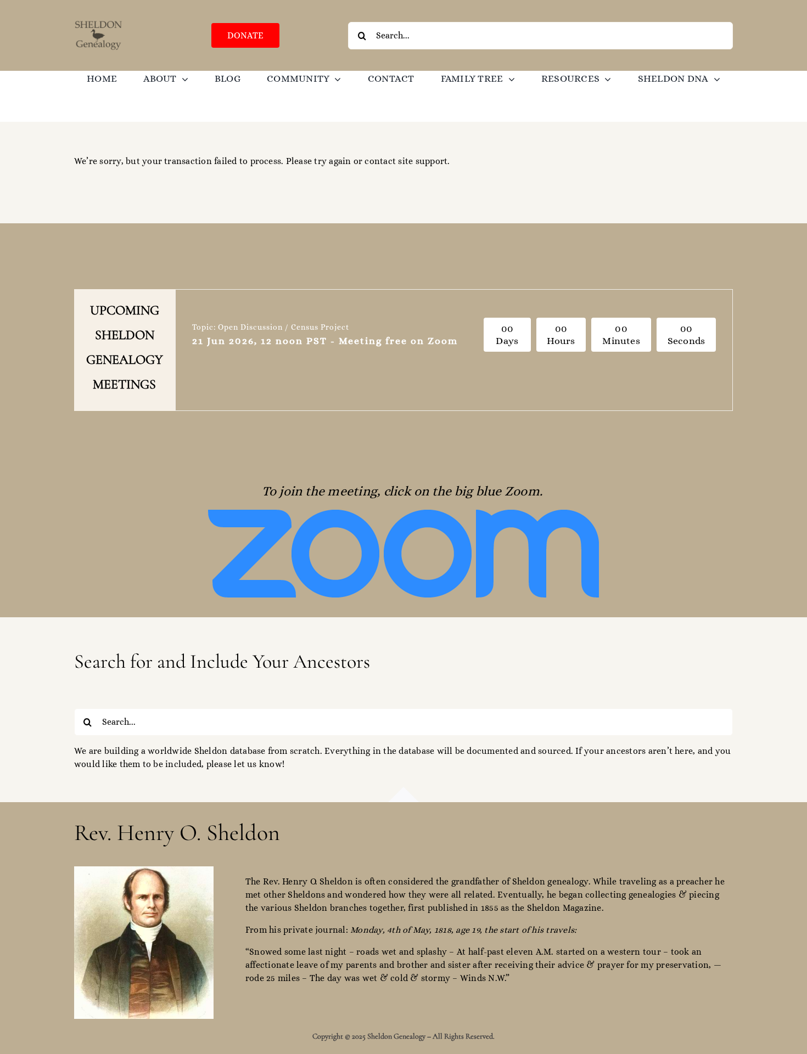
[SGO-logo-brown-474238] (98, 23)
